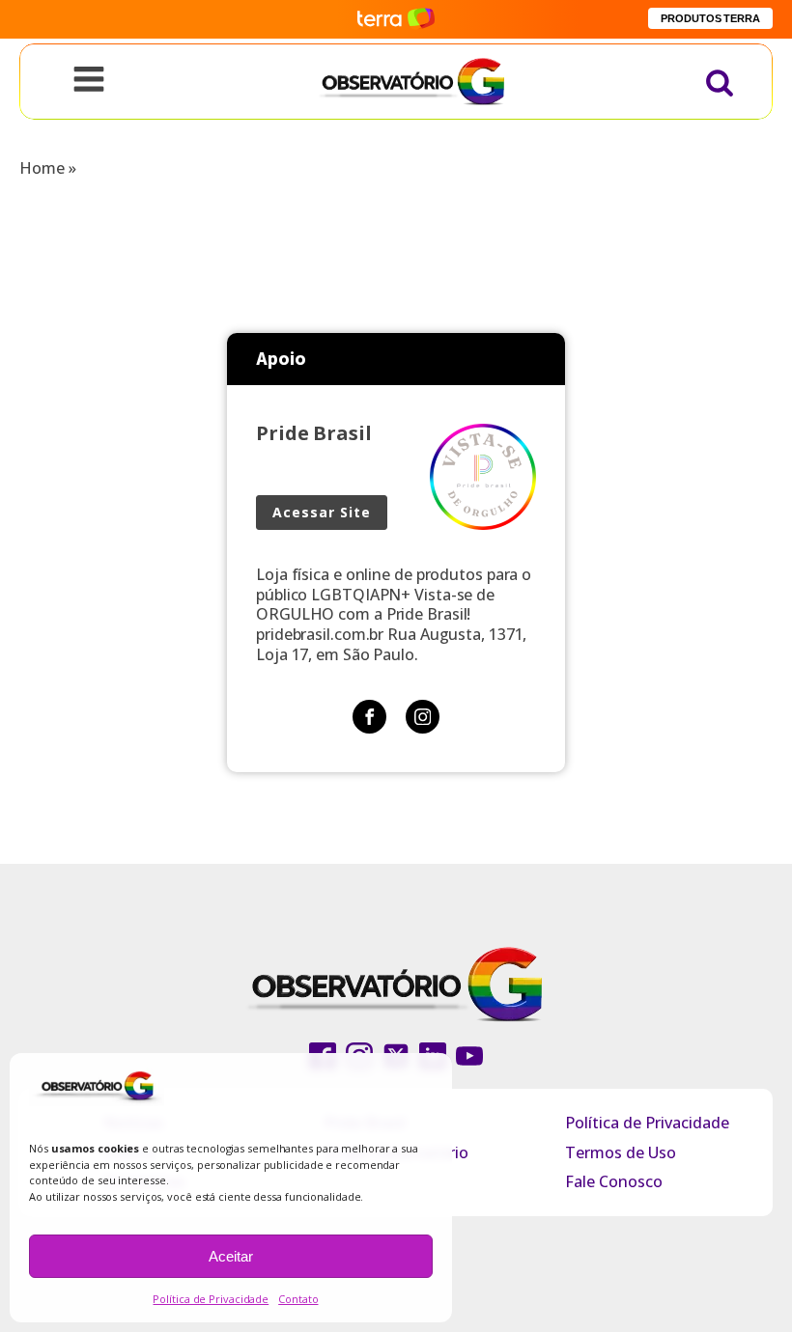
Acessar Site (321, 512)
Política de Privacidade (211, 1298)
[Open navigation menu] (89, 81)
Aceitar (231, 1256)
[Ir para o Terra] (396, 19)
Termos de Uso (620, 1152)
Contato (298, 1298)
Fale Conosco (614, 1181)
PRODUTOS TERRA (710, 18)
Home (42, 168)
